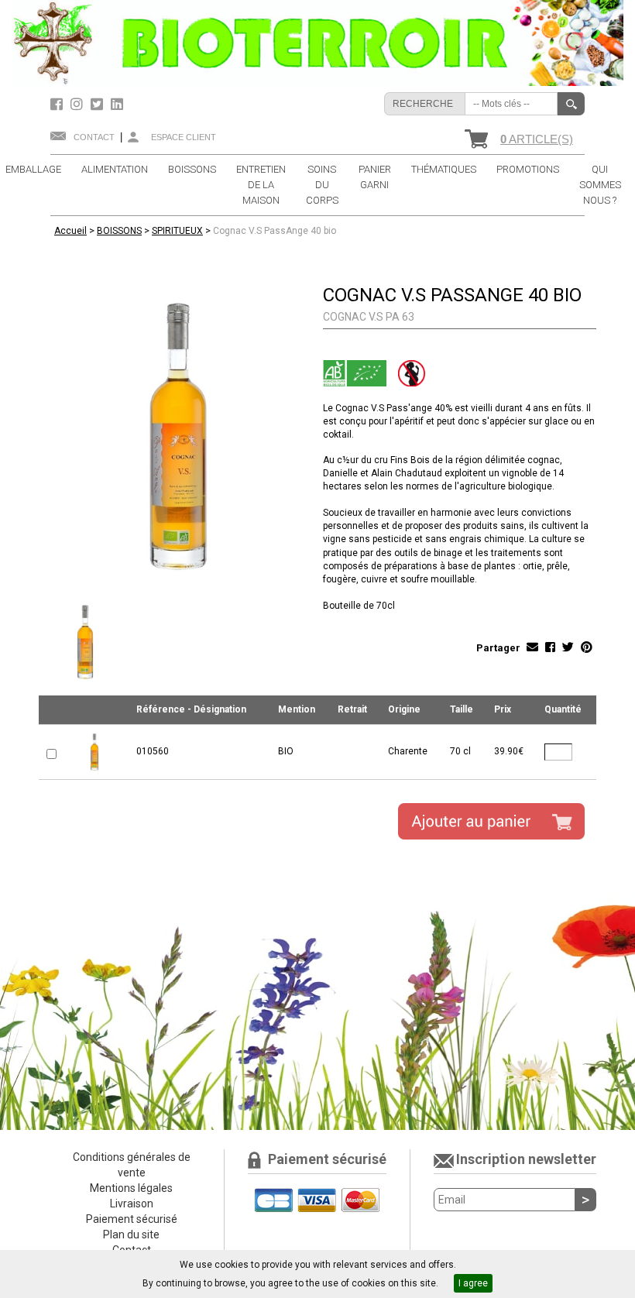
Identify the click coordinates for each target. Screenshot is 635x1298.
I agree (473, 1283)
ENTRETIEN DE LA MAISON (261, 184)
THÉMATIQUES (443, 169)
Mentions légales (131, 1188)
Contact (94, 137)
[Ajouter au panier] (491, 821)
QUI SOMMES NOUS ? (600, 184)
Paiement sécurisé (131, 1219)
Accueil (70, 230)
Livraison (131, 1203)
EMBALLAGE (33, 169)
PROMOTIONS (527, 169)
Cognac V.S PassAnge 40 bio (274, 230)
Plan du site (131, 1234)
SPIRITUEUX (177, 230)
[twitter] (99, 104)
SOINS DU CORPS (322, 184)
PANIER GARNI (375, 177)
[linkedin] (117, 104)
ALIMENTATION (114, 169)
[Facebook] (58, 104)
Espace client (183, 137)
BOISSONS (192, 169)
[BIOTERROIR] (317, 42)
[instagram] (78, 104)
